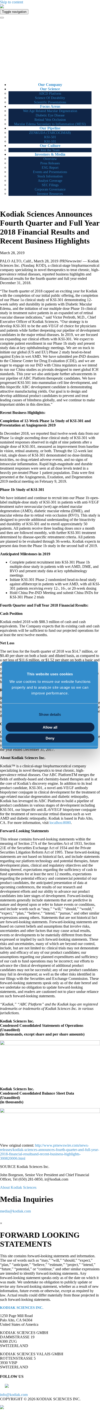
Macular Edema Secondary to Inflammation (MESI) (50, 124)
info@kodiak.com (14, 1395)
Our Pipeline (50, 128)
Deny (50, 738)
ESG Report (50, 167)
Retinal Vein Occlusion (50, 120)
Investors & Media (50, 154)
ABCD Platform (50, 93)
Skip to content (11, 2)
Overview (50, 159)
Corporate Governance (50, 189)
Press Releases (50, 163)
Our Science (50, 89)
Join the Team (50, 150)
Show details (50, 714)
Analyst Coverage (50, 181)
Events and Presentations (50, 172)
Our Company (50, 85)
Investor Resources (50, 194)
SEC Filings (50, 185)
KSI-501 (50, 137)
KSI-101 (50, 141)
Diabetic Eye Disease (50, 115)
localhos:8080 (60, 823)
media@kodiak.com (15, 1211)
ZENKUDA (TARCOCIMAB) (50, 133)
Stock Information (50, 176)
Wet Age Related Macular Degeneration (50, 111)
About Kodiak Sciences (18, 1187)
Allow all (50, 727)
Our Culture (50, 146)
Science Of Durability (50, 98)
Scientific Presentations (50, 102)
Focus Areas (50, 106)
